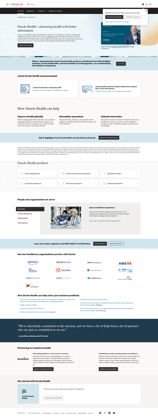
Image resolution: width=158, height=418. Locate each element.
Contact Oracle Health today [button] (53, 398)
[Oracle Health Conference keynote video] (120, 33)
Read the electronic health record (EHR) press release (50, 90)
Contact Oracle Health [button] (25, 45)
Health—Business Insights (28, 305)
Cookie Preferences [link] (47, 413)
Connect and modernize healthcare (31, 308)
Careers (63, 413)
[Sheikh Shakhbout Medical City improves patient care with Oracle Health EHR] (94, 263)
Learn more (121, 64)
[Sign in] (147, 4)
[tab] (30, 209)
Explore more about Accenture (43, 369)
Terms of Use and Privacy (34, 413)
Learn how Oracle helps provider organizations (104, 221)
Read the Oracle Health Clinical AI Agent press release (113, 91)
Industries (31, 17)
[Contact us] (150, 4)
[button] (8, 4)
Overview (21, 11)
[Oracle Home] (16, 4)
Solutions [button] (41, 11)
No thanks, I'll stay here (133, 17)
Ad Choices (56, 413)
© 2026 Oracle (21, 413)
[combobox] (79, 4)
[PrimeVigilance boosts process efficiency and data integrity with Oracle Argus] (63, 263)
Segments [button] (30, 11)
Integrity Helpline (82, 413)
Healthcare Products (55, 11)
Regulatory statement (116, 243)
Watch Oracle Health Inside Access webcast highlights (38, 312)
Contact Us (90, 413)
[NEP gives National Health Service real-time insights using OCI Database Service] (125, 270)
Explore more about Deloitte (108, 369)
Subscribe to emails (71, 413)
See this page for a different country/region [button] (117, 22)
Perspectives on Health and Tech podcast (93, 299)
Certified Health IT (100, 243)
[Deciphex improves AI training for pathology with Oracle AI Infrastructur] (63, 270)
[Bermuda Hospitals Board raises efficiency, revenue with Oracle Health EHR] (94, 270)
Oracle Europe (21, 17)
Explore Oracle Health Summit (109, 138)
